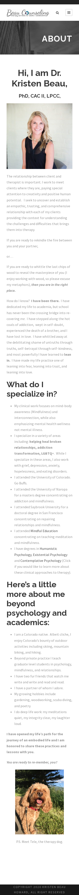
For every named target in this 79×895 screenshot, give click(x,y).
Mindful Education (44, 531)
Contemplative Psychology (40, 560)
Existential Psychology (50, 554)
